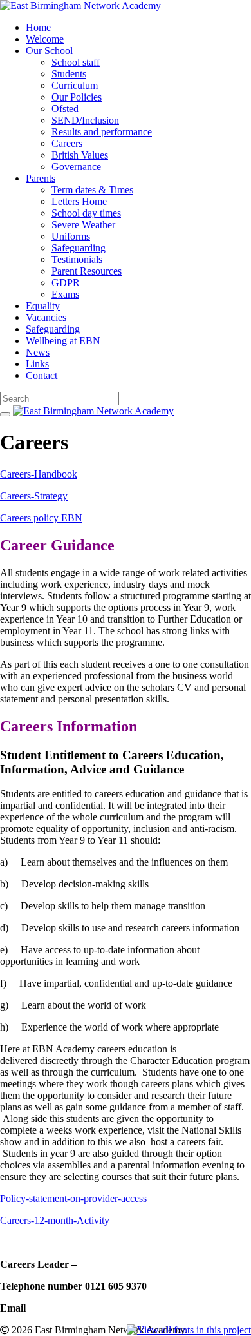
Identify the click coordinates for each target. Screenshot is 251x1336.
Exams (65, 294)
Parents (40, 178)
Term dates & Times (92, 189)
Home (38, 27)
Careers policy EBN (41, 517)
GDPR (65, 282)
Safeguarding (78, 247)
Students (68, 73)
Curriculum (74, 85)
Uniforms (70, 236)
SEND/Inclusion (85, 120)
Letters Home (79, 201)
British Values (79, 155)
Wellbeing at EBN (63, 340)
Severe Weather (83, 224)
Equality (43, 305)
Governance (76, 166)
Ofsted (65, 108)
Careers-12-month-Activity (54, 1220)
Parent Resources (86, 271)
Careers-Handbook (38, 474)
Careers (66, 143)
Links (37, 363)
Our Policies (76, 97)
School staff (75, 62)
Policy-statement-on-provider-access (73, 1198)
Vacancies (46, 317)
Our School (49, 50)
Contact (41, 375)
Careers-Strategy (34, 495)
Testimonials (76, 259)
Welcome (45, 39)
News (38, 352)
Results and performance (101, 131)
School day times (86, 213)
